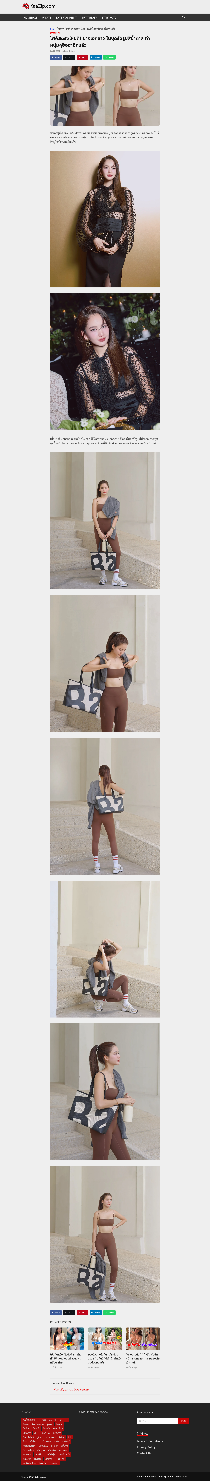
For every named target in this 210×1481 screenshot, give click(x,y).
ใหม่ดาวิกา (43, 1463)
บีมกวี (36, 1433)
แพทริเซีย (39, 1454)
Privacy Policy (146, 1447)
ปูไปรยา (40, 1437)
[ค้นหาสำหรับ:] (163, 1421)
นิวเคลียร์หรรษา (38, 1424)
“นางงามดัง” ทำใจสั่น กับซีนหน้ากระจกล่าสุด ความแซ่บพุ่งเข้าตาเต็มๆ (143, 1358)
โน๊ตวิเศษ (60, 1459)
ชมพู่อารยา (53, 1420)
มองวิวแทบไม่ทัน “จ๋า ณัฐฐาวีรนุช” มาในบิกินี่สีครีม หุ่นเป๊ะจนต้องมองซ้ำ (104, 1358)
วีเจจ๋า (25, 1441)
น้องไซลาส (27, 1433)
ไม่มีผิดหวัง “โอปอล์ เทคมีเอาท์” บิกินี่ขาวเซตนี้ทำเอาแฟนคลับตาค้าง (66, 1358)
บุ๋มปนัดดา (46, 1433)
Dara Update (69, 51)
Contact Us (144, 1453)
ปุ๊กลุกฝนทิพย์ (28, 1437)
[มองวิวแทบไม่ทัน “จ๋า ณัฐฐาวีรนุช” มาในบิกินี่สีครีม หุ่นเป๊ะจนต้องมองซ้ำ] (105, 1339)
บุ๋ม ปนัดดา (57, 1433)
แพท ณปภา (27, 1454)
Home (52, 28)
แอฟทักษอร (49, 1459)
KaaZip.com (42, 1476)
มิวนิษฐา (62, 1437)
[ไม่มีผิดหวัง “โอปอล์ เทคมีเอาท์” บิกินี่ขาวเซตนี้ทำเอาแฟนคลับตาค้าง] (67, 1339)
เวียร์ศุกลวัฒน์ (28, 1450)
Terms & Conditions (150, 1441)
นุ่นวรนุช (50, 1424)
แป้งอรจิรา (52, 1450)
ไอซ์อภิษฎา (54, 1463)
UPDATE (46, 17)
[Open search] (183, 17)
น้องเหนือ (46, 1428)
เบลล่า (56, 1441)
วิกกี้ (69, 1437)
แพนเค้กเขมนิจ (64, 1454)
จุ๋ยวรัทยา (42, 1420)
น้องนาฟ (59, 1424)
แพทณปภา (63, 1450)
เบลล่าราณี (66, 1441)
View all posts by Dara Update (72, 1389)
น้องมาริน (36, 1428)
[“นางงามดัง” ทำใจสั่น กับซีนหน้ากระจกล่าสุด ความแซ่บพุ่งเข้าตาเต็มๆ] (143, 1339)
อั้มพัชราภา (34, 1441)
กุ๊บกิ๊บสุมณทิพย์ (29, 1420)
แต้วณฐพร (41, 1450)
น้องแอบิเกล (58, 1428)
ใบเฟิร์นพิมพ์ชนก (29, 1463)
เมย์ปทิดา (54, 1446)
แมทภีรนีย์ (27, 1459)
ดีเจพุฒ (26, 1424)
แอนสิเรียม (38, 1459)
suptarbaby (89, 17)
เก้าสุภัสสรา (46, 1441)
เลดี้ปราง (64, 1446)
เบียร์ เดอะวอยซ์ (29, 1446)
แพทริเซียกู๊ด (50, 1454)
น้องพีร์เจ (26, 1428)
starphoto (109, 17)
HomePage (30, 17)
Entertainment (66, 17)
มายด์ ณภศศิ (51, 1437)
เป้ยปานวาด (43, 1446)
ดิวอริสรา (63, 1420)
